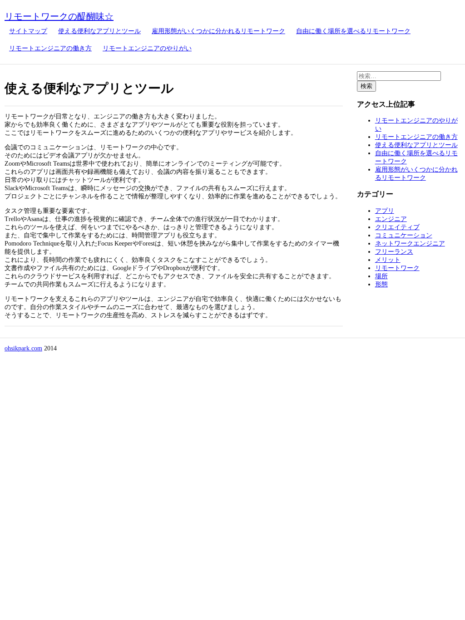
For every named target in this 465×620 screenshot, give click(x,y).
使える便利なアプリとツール (99, 31)
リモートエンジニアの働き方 (50, 48)
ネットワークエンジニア (410, 243)
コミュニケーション (403, 235)
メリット (388, 259)
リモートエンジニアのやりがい (147, 48)
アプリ (384, 210)
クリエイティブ (397, 227)
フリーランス (394, 251)
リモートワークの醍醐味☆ (59, 16)
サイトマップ (28, 31)
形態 (381, 284)
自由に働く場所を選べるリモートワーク (353, 31)
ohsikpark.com (23, 348)
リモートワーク (397, 268)
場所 (381, 276)
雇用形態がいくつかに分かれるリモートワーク (218, 31)
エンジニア (391, 219)
